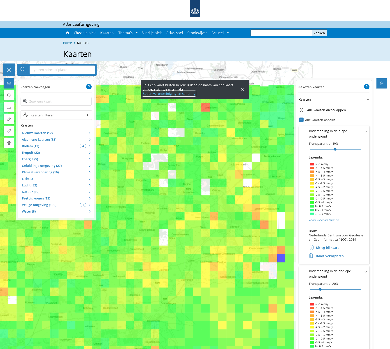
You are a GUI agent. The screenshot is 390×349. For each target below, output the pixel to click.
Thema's (125, 32)
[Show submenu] (137, 33)
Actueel (217, 32)
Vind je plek (152, 32)
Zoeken (319, 33)
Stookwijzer (197, 32)
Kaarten (107, 32)
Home (67, 33)
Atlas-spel (174, 32)
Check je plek (85, 32)
